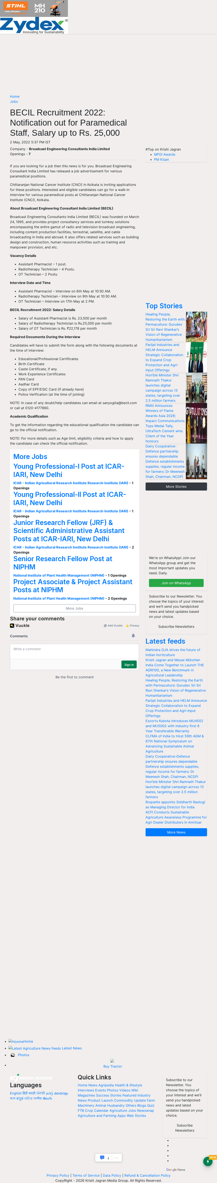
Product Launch (100, 1100)
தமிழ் (49, 1093)
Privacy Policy (58, 1175)
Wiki (134, 1090)
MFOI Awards (164, 154)
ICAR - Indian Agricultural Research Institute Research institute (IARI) (70, 483)
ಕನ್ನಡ (20, 1098)
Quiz (150, 1105)
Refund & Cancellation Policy (147, 1175)
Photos (23, 1055)
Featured (129, 1095)
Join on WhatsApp (176, 583)
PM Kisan (161, 159)
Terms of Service (86, 1175)
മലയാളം (61, 1093)
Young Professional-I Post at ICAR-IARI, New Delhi (68, 470)
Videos (124, 1090)
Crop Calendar (96, 1110)
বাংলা (12, 1098)
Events (100, 1090)
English (15, 1093)
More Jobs (30, 456)
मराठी (32, 1093)
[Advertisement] (176, 120)
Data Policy (112, 1175)
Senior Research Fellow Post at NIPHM (62, 563)
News (92, 1085)
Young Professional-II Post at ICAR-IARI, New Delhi (69, 498)
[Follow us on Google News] (176, 1169)
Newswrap (145, 1110)
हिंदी (25, 1093)
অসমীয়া (37, 1098)
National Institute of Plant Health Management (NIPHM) (58, 575)
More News (176, 832)
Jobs (14, 101)
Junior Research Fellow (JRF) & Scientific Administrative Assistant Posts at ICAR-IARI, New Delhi (69, 530)
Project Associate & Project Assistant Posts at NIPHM (72, 586)
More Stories (176, 486)
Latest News (72, 1048)
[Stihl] (34, 8)
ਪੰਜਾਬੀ (40, 1093)
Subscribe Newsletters (176, 626)
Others (131, 1105)
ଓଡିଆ (28, 1098)
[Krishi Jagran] (31, 1077)
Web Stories (136, 1115)
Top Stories (164, 306)
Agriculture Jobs (123, 1110)
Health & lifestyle (128, 1085)
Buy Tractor (112, 1066)
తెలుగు (47, 1098)
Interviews (86, 1090)
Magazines (86, 1095)
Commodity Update (130, 1100)
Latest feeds (165, 641)
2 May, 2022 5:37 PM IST (30, 142)
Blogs (141, 1105)
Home (14, 96)
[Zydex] (34, 25)
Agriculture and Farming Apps (102, 1115)
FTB (81, 1110)
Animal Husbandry (110, 1105)
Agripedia (106, 1085)
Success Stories (108, 1095)
